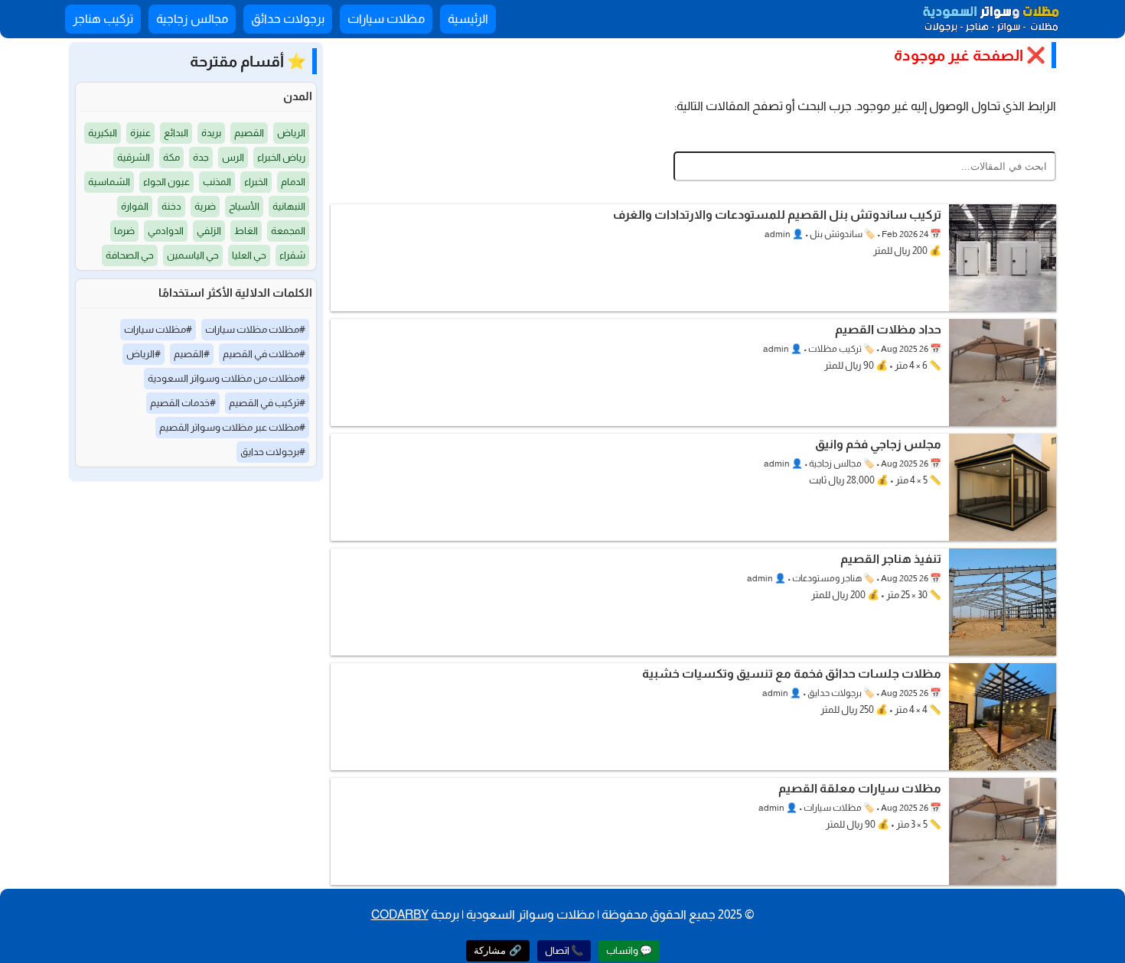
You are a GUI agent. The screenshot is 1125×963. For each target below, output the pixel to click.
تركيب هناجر (103, 18)
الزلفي (209, 230)
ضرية (205, 206)
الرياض (291, 132)
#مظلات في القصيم (264, 353)
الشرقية (133, 157)
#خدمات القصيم (183, 402)
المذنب (217, 181)
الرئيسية (468, 18)
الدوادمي (166, 230)
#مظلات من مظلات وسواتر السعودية (226, 378)
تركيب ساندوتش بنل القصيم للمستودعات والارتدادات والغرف (777, 214)
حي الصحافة (130, 255)
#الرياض (143, 353)
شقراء (292, 255)
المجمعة (288, 230)
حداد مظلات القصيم (888, 329)
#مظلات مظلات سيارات (255, 329)
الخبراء (256, 181)
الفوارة (134, 206)
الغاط (246, 230)
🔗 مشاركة (498, 950)
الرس (233, 157)
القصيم (249, 132)
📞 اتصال (564, 950)
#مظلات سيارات (158, 329)
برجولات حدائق (287, 18)
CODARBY (400, 914)
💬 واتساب (629, 950)
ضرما (124, 230)
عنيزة (140, 132)
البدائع (176, 132)
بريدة (211, 132)
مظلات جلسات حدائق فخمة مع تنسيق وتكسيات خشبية (791, 673)
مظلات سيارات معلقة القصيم (859, 788)
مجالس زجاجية (192, 18)
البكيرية (102, 132)
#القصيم (192, 353)
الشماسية (109, 181)
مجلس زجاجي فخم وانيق (878, 444)
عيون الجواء (166, 181)
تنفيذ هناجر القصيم (890, 558)
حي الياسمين (193, 255)
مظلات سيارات (386, 18)
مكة (171, 157)
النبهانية (288, 206)
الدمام (293, 181)
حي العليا (249, 255)
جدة (201, 157)
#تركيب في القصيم (267, 402)
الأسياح (244, 206)
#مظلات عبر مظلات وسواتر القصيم (232, 427)
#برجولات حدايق (272, 451)
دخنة (171, 206)
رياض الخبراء (281, 157)
